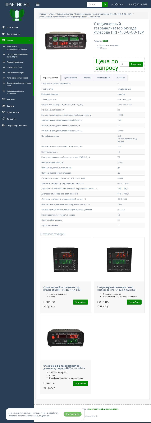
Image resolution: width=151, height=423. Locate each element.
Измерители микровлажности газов (17, 47)
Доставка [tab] (120, 77)
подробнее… (45, 415)
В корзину (136, 64)
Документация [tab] (70, 77)
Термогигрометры (15, 62)
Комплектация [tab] (103, 77)
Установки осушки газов (17, 77)
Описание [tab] (87, 77)
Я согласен (72, 414)
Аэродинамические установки (15, 92)
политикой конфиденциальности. (103, 408)
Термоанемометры (15, 72)
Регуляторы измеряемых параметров (17, 55)
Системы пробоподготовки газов (19, 84)
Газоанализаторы (14, 67)
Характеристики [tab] (50, 77)
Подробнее (80, 302)
